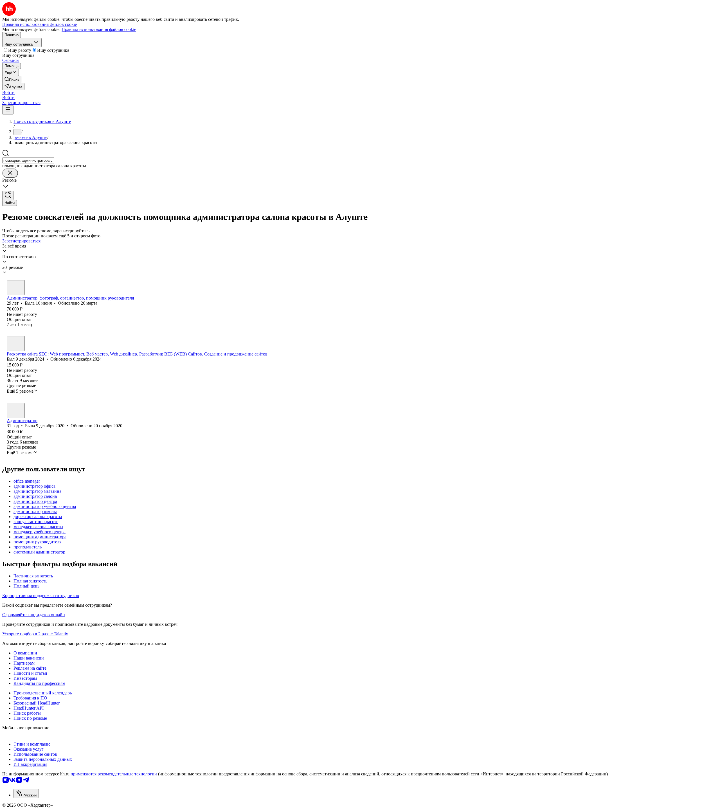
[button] (8, 92)
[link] (11, 79)
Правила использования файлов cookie (99, 29)
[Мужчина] (16, 343)
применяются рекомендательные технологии (114, 773)
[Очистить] (10, 173)
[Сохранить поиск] (8, 195)
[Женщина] (16, 287)
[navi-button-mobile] (8, 109)
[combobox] (28, 160)
